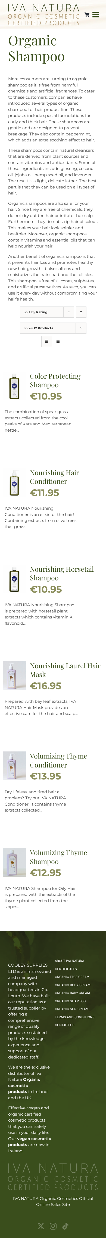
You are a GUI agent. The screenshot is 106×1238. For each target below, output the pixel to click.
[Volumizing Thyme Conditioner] (14, 754)
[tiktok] (65, 1226)
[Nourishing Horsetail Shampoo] (14, 567)
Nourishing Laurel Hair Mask (65, 670)
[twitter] (41, 1226)
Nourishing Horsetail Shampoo (62, 573)
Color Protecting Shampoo (55, 380)
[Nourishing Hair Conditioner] (14, 470)
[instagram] (53, 1226)
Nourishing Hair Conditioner (54, 477)
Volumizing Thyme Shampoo (58, 857)
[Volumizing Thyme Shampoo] (14, 850)
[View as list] (57, 341)
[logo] (43, 6)
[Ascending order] (81, 312)
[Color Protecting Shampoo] (14, 374)
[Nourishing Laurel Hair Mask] (14, 664)
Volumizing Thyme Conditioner (58, 760)
